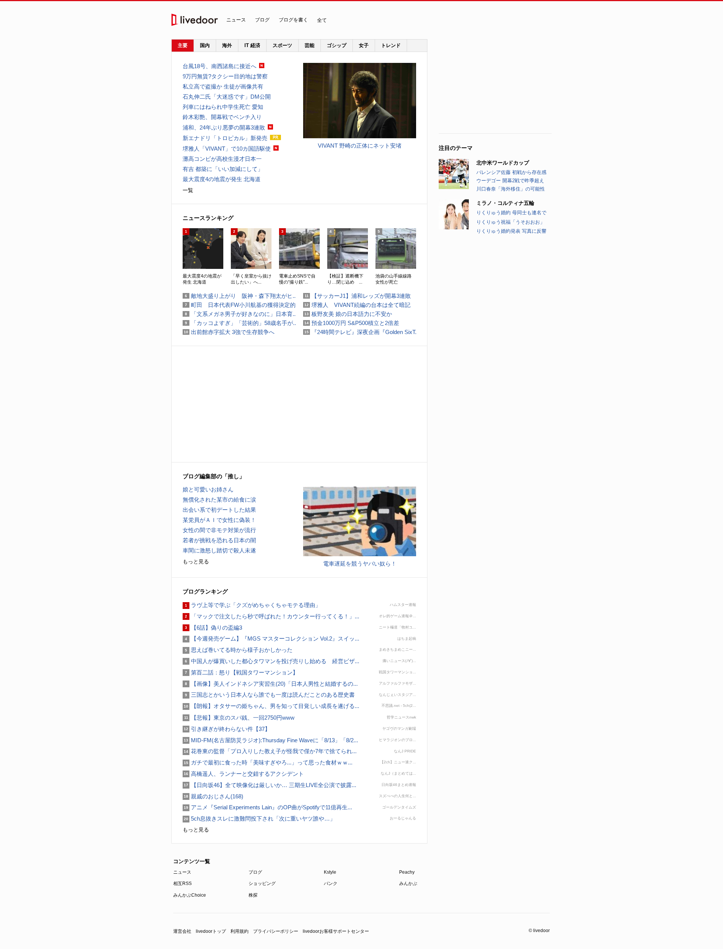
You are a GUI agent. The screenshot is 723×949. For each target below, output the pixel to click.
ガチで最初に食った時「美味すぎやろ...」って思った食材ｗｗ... (267, 762)
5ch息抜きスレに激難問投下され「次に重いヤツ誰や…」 (259, 818)
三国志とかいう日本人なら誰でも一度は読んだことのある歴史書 (269, 694)
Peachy (407, 872)
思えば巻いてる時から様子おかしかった (238, 650)
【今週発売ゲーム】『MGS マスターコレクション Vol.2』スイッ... (271, 638)
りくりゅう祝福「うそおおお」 (510, 222)
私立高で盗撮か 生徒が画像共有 (223, 86)
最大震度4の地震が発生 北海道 (222, 179)
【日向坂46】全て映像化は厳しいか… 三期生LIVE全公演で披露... (269, 785)
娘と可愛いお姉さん (208, 489)
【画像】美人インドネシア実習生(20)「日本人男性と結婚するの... (270, 684)
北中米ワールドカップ (502, 163)
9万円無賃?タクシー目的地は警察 (225, 76)
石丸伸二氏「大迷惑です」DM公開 (227, 96)
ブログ (262, 20)
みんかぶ (408, 883)
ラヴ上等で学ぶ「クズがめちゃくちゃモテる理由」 (252, 605)
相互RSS (182, 883)
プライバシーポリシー (275, 931)
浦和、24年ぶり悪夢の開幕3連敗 (224, 127)
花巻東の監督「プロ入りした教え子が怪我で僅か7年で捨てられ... (270, 751)
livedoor (194, 19)
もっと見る (196, 561)
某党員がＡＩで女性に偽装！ (219, 520)
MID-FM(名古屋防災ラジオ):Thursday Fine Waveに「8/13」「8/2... (270, 740)
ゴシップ (336, 45)
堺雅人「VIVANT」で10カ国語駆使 (227, 148)
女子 (364, 45)
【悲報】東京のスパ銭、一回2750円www (238, 717)
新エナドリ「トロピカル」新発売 (225, 138)
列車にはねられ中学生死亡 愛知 (223, 107)
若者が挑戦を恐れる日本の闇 (219, 540)
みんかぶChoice (189, 895)
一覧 (188, 190)
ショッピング (262, 883)
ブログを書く (293, 20)
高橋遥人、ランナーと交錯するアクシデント (243, 774)
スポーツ (282, 45)
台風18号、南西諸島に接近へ (219, 66)
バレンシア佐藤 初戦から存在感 (511, 172)
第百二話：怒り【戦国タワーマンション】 (240, 672)
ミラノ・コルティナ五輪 (505, 203)
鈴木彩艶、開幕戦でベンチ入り (222, 117)
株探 (253, 895)
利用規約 (239, 931)
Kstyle (330, 872)
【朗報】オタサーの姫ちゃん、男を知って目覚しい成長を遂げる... (271, 706)
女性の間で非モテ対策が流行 (219, 530)
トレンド (391, 45)
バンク (330, 883)
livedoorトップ (211, 931)
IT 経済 (252, 45)
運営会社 (182, 931)
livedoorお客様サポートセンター (336, 931)
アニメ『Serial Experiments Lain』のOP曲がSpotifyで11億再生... (267, 807)
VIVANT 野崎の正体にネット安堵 (359, 145)
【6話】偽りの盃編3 (212, 627)
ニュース (236, 20)
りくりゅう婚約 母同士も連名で (511, 212)
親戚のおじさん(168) (213, 796)
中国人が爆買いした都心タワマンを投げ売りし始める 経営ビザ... (271, 661)
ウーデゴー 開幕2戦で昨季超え (510, 180)
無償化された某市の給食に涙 (219, 499)
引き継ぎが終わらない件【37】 (226, 729)
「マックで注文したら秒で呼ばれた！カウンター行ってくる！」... (271, 616)
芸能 (309, 45)
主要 (183, 45)
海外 (227, 45)
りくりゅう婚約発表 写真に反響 (511, 231)
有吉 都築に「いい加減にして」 (223, 169)
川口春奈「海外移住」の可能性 (510, 189)
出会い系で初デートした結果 (219, 510)
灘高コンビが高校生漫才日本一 (222, 159)
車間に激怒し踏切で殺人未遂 (219, 550)
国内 (205, 45)
